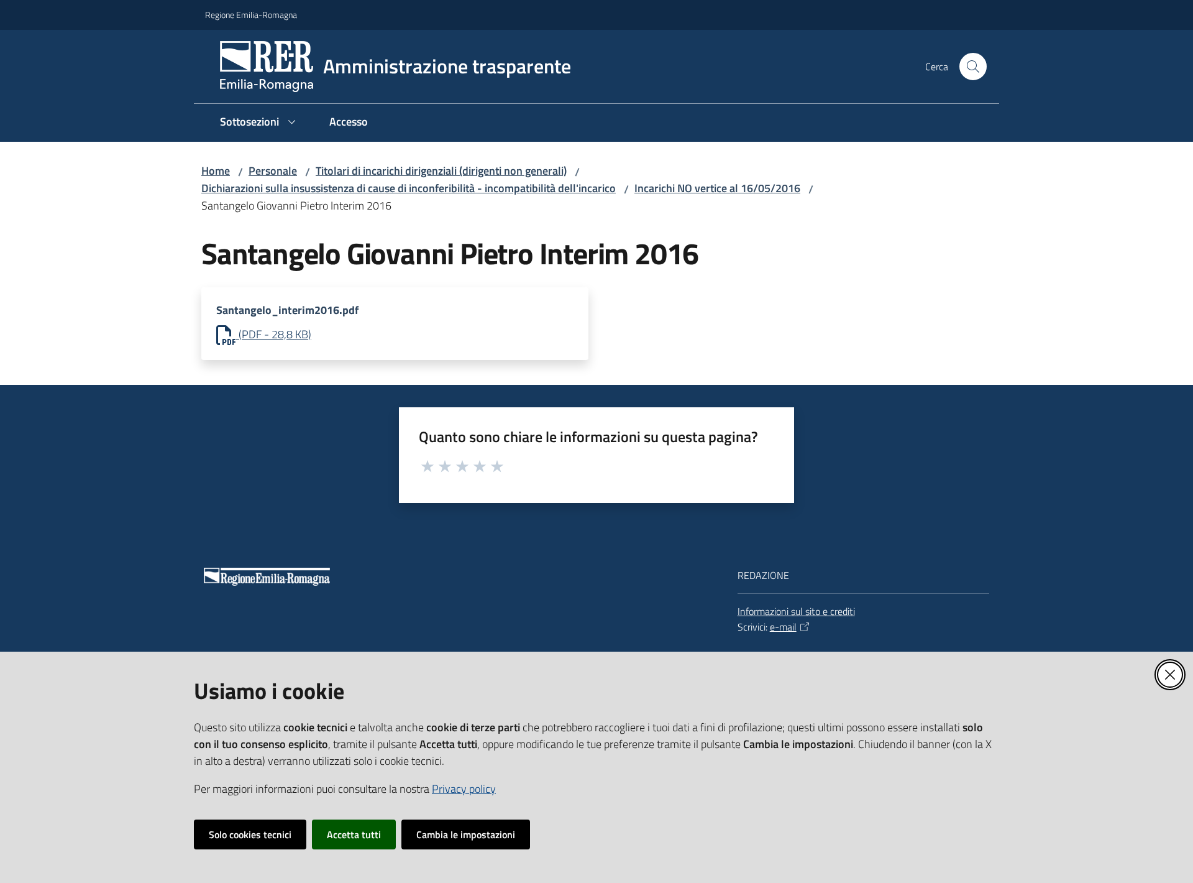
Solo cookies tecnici (250, 834)
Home (215, 170)
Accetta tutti (354, 834)
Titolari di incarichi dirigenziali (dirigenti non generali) (441, 170)
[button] (973, 66)
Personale (273, 170)
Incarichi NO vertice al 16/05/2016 (717, 188)
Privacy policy (464, 788)
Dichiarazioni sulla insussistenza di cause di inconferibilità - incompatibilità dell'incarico (408, 188)
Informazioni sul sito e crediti (796, 611)
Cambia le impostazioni (465, 834)
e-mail (783, 626)
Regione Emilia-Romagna (251, 14)
